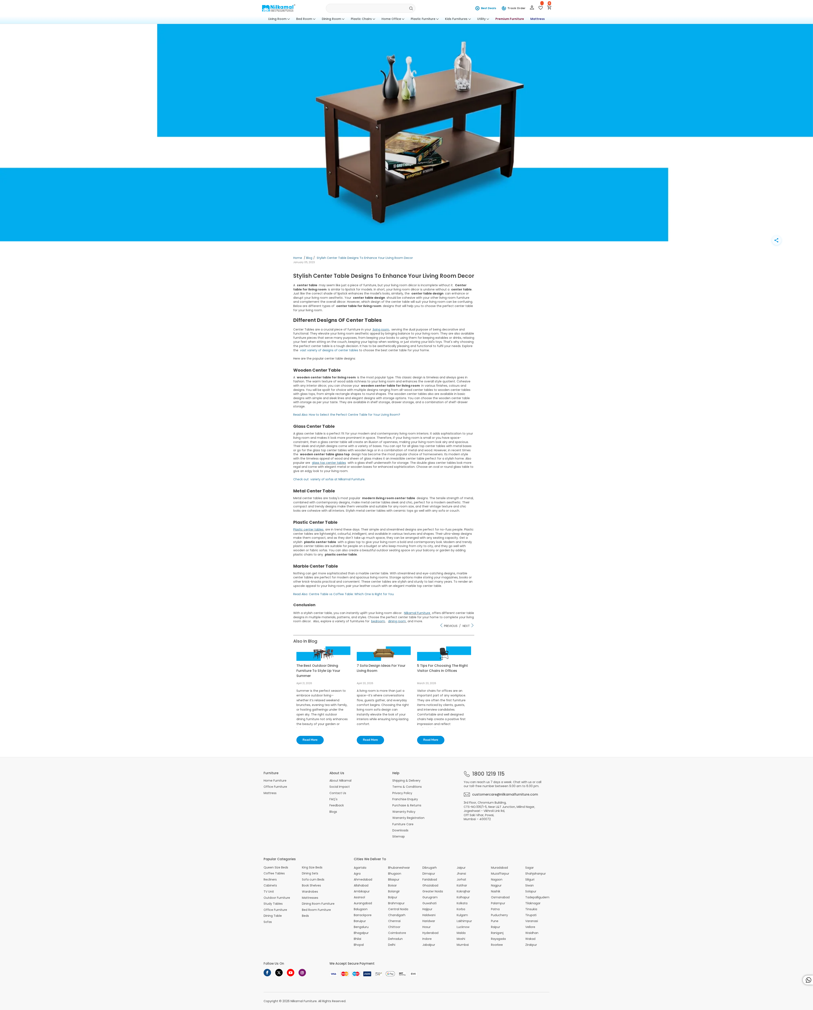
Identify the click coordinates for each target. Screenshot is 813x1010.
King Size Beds (312, 868)
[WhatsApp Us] (808, 980)
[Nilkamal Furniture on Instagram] (302, 972)
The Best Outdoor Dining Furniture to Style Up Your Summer (318, 670)
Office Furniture (275, 787)
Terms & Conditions (407, 787)
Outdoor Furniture (277, 898)
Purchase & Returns (406, 805)
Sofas (268, 922)
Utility (481, 19)
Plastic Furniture (423, 19)
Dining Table (273, 916)
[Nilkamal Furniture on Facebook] (267, 972)
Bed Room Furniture (316, 910)
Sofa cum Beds (313, 880)
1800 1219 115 (488, 774)
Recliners (270, 880)
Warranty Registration (408, 818)
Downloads (400, 830)
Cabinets (270, 886)
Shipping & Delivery (406, 780)
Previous (450, 626)
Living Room (277, 19)
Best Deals (488, 8)
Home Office (391, 19)
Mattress (537, 19)
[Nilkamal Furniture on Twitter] (279, 972)
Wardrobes (310, 892)
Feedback (336, 805)
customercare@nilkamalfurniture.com (505, 794)
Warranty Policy (403, 812)
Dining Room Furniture (318, 904)
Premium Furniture (509, 19)
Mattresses (310, 898)
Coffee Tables (274, 873)
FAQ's (333, 799)
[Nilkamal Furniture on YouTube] (290, 972)
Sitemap (398, 836)
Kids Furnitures (456, 19)
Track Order (516, 8)
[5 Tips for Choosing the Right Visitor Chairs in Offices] (444, 660)
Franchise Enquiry (405, 799)
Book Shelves (311, 886)
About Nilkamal (340, 780)
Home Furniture (275, 780)
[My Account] (532, 8)
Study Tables (273, 904)
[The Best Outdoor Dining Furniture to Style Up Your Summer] (323, 660)
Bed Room (304, 19)
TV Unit (269, 892)
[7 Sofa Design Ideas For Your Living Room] (384, 660)
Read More (310, 740)
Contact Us (337, 793)
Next (467, 626)
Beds (305, 916)
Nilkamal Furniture (303, 1001)
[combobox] (370, 8)
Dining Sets (310, 873)
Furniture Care (402, 824)
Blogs (333, 812)
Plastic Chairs (361, 19)
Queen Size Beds (276, 868)
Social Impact (339, 787)
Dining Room (331, 19)
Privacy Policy (402, 793)
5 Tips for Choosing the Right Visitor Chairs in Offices (442, 668)
